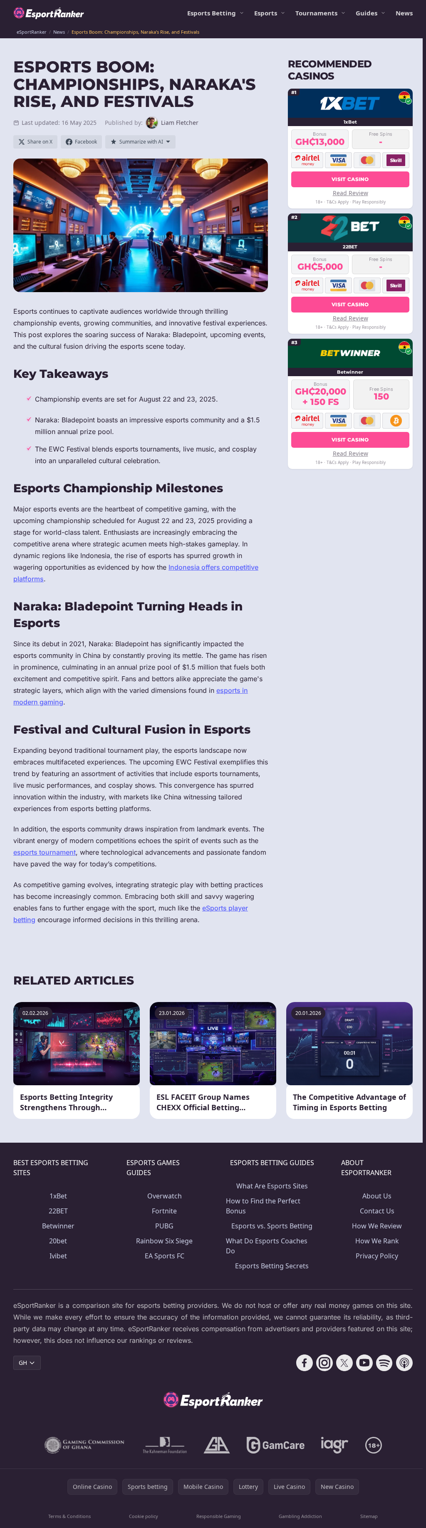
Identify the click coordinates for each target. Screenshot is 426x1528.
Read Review (350, 193)
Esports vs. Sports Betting (271, 1225)
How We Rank (377, 1240)
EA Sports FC (164, 1255)
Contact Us (377, 1210)
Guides (366, 13)
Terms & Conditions (69, 1516)
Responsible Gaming (218, 1516)
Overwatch (164, 1196)
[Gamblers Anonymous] (216, 1445)
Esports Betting (211, 13)
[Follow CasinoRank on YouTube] (364, 1362)
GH (23, 1363)
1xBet (58, 1196)
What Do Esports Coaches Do (266, 1245)
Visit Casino (350, 179)
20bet (58, 1240)
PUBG (164, 1225)
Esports (265, 13)
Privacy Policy (377, 1255)
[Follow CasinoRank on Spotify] (384, 1362)
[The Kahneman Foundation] (165, 1445)
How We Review (377, 1225)
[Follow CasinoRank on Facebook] (304, 1362)
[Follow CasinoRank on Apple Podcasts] (404, 1362)
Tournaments (316, 13)
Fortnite (164, 1210)
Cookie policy (143, 1516)
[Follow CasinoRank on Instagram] (324, 1362)
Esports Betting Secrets (272, 1265)
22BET (58, 1210)
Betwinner (58, 1225)
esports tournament (44, 852)
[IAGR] (335, 1445)
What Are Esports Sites (272, 1186)
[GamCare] (276, 1445)
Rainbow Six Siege (164, 1240)
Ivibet (58, 1255)
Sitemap (369, 1516)
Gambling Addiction (300, 1516)
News (404, 13)
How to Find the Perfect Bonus (263, 1205)
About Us (376, 1196)
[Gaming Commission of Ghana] (85, 1445)
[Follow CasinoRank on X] (344, 1362)
